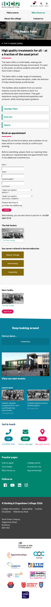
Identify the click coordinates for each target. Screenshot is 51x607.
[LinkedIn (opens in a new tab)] (19, 486)
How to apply (8, 463)
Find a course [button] (13, 12)
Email (4, 165)
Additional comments (10, 199)
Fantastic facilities (16, 43)
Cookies (38, 509)
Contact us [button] (38, 18)
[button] (34, 4)
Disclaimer (6, 511)
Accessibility (27, 509)
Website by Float (20, 511)
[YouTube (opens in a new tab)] (12, 486)
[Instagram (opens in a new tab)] (26, 486)
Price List (8, 117)
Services (5, 193)
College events (33, 463)
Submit (6, 210)
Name (4, 172)
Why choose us (8, 470)
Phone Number (8, 179)
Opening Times (11, 109)
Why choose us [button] (38, 12)
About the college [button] (12, 18)
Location (6, 186)
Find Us (7, 125)
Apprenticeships (34, 470)
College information (11, 509)
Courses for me (34, 466)
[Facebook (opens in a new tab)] (5, 486)
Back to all (8, 311)
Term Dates (7, 466)
